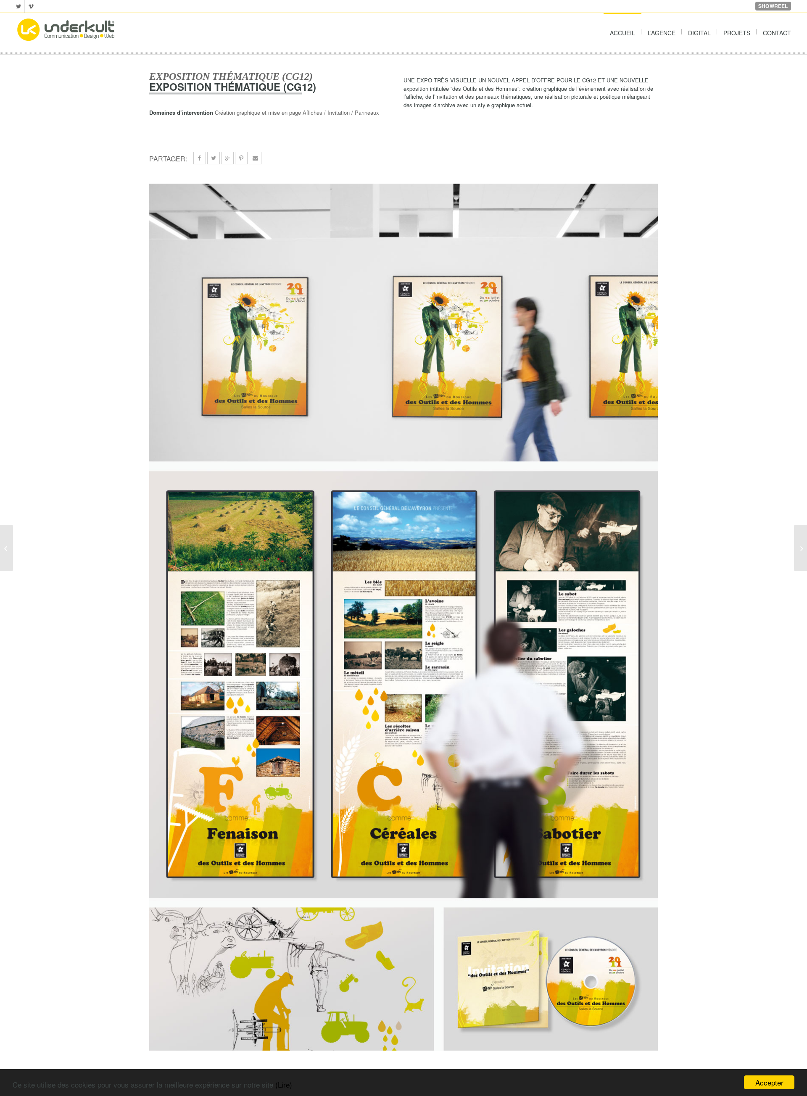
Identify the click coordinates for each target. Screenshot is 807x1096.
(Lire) (283, 1084)
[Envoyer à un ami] (255, 158)
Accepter (769, 1082)
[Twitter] (18, 6)
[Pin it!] (241, 158)
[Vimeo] (31, 6)
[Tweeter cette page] (213, 158)
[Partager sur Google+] (227, 158)
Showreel (773, 6)
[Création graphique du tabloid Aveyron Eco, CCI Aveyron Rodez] (6, 548)
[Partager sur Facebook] (199, 158)
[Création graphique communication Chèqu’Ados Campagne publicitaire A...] (800, 548)
